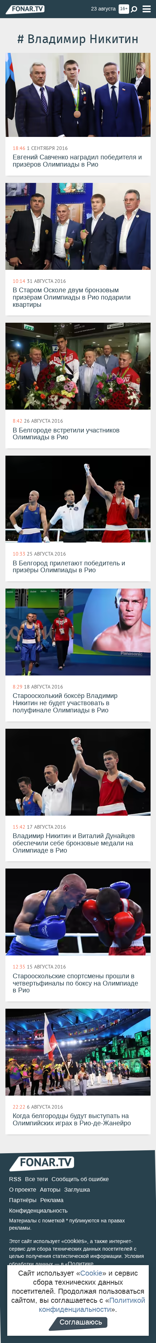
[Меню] (147, 9)
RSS (15, 1179)
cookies (74, 1241)
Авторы (50, 1189)
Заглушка (77, 1189)
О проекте (22, 1189)
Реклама (51, 1200)
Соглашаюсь (80, 1322)
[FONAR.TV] (25, 9)
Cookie (91, 1273)
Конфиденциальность (38, 1210)
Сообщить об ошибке (80, 1179)
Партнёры (23, 1200)
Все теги (36, 1179)
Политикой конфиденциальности (92, 1305)
